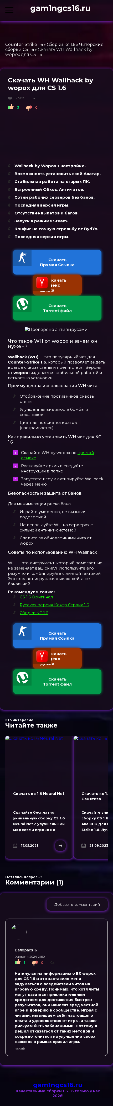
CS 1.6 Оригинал (36, 596)
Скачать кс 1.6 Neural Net (38, 793)
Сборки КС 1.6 (34, 612)
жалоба (20, 1049)
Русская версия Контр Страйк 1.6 (54, 604)
